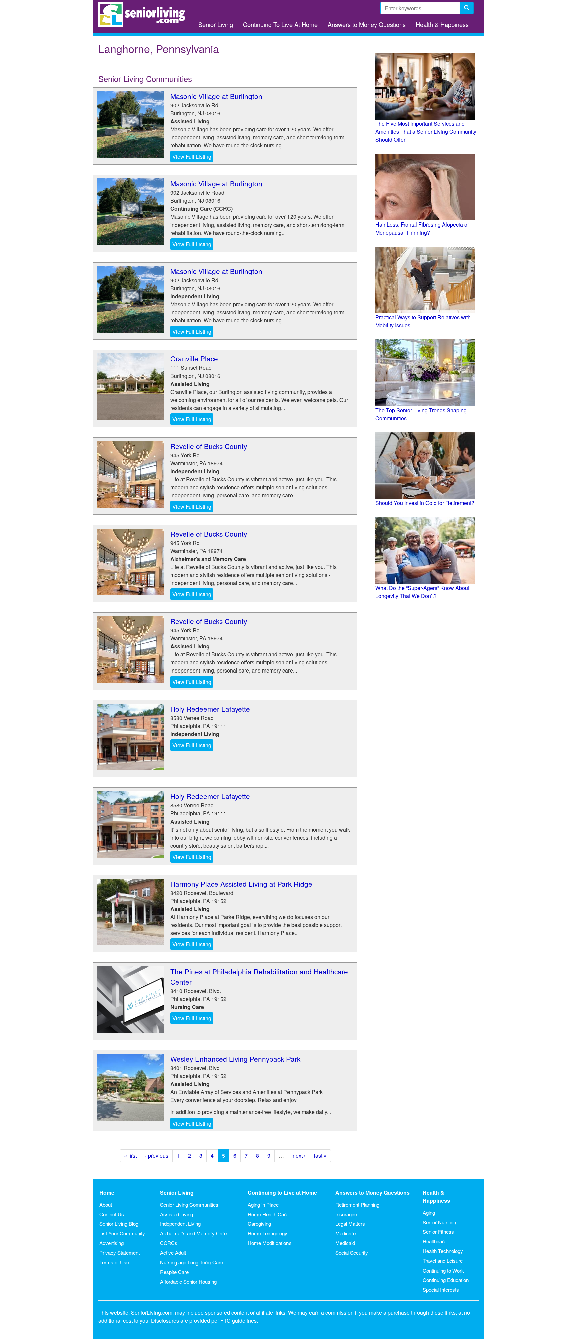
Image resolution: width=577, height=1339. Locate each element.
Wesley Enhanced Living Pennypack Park (235, 1059)
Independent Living (180, 1223)
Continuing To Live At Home (280, 24)
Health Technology (443, 1250)
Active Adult (173, 1252)
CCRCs (168, 1242)
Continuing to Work (443, 1270)
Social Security (351, 1252)
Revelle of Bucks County (208, 446)
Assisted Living (176, 1214)
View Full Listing (191, 156)
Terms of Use (114, 1262)
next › (299, 1155)
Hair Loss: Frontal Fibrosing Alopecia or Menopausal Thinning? (422, 228)
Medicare (345, 1233)
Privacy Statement (119, 1252)
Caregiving (259, 1223)
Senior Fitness (438, 1231)
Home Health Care (268, 1214)
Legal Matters (350, 1223)
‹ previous (156, 1155)
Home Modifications (270, 1242)
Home (106, 1192)
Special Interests (441, 1289)
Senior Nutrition (439, 1222)
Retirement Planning (357, 1204)
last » (320, 1155)
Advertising (111, 1242)
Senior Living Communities (189, 1204)
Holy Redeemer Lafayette (210, 709)
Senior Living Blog (118, 1223)
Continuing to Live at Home (282, 1192)
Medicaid (345, 1242)
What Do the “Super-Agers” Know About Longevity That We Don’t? (422, 592)
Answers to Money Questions (367, 24)
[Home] (144, 14)
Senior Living (215, 24)
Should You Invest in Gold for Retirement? (424, 503)
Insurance (346, 1214)
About (105, 1204)
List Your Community (122, 1233)
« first (130, 1155)
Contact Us (111, 1214)
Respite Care (174, 1271)
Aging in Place (263, 1204)
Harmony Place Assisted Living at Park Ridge (241, 884)
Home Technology (267, 1233)
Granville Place (194, 358)
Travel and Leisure (443, 1260)
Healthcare (434, 1241)
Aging (429, 1212)
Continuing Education (446, 1279)
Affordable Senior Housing (188, 1281)
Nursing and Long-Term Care (191, 1262)
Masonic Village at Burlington (216, 96)
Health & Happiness (442, 24)
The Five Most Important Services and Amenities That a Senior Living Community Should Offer (425, 131)
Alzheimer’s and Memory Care (193, 1233)
